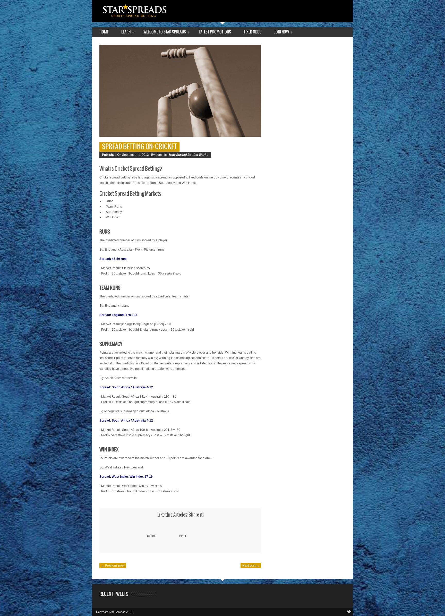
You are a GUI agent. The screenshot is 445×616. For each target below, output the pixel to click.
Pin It (182, 536)
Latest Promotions (215, 32)
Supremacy (114, 212)
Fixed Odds (252, 32)
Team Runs (114, 206)
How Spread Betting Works (188, 155)
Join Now (281, 32)
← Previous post (112, 565)
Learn (126, 32)
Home (103, 32)
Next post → (250, 565)
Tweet (151, 536)
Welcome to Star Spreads (164, 32)
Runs (109, 201)
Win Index (113, 217)
